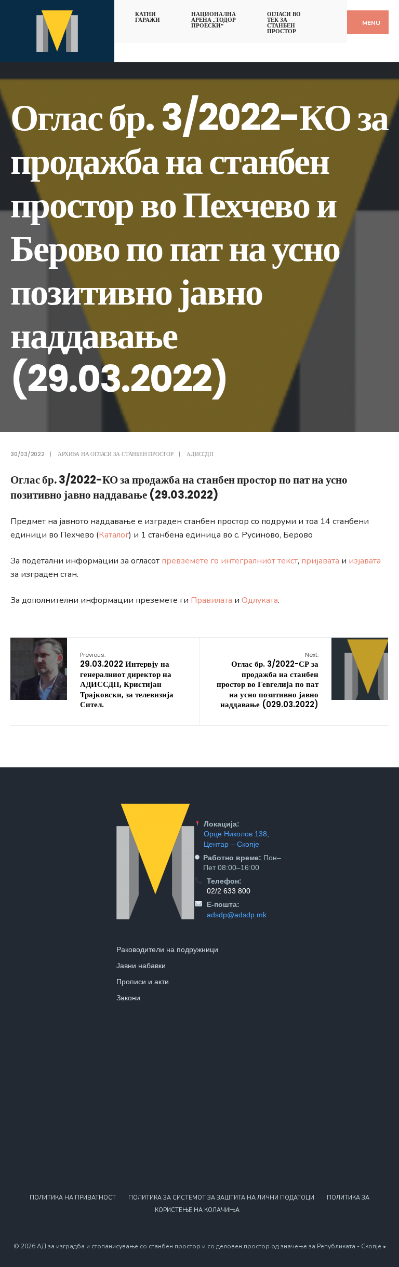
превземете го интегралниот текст (230, 561)
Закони (128, 998)
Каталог (114, 535)
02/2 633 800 (228, 891)
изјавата (365, 561)
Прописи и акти (142, 981)
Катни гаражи (147, 17)
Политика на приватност (73, 1198)
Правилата (211, 600)
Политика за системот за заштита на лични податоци (221, 1198)
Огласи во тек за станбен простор (284, 22)
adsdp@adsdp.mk (237, 915)
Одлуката (260, 600)
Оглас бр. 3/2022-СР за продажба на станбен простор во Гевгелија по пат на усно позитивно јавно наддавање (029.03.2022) (267, 680)
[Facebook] (323, 12)
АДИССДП (200, 454)
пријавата (320, 561)
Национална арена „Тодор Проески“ (213, 20)
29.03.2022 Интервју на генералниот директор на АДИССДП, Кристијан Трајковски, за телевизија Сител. (127, 680)
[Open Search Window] (341, 12)
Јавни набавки (141, 965)
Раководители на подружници (167, 949)
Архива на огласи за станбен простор (115, 454)
